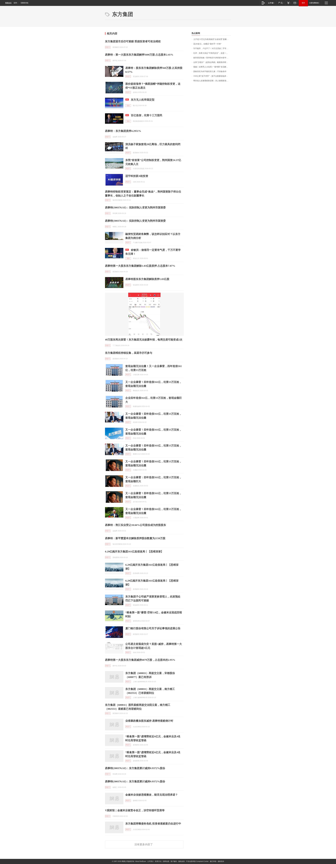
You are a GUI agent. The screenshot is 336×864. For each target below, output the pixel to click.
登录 (303, 3)
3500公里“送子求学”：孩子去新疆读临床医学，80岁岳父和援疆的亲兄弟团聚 (212, 76)
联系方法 (158, 861)
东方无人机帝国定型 (142, 99)
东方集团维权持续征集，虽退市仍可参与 (128, 352)
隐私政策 (181, 861)
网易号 (107, 47)
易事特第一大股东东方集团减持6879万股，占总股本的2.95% (140, 659)
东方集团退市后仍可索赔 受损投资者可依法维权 (133, 41)
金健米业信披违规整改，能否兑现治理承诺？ (151, 794)
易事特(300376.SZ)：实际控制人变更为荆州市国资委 (135, 207)
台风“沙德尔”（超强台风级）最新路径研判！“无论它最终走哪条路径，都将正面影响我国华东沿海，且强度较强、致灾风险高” (212, 62)
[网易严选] (280, 3)
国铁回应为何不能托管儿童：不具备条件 (209, 71)
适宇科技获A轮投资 (136, 176)
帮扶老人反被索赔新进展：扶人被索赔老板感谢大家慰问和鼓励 (212, 81)
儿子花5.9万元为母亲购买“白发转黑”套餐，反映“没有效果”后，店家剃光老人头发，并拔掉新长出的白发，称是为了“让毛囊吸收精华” (212, 39)
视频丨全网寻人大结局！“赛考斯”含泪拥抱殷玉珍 (212, 67)
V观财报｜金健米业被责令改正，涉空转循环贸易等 (135, 810)
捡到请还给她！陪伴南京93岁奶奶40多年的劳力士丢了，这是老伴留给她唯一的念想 (212, 58)
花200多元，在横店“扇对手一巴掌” (207, 44)
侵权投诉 (221, 861)
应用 (15, 3)
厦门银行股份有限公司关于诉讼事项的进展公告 (152, 628)
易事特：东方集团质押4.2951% (123, 130)
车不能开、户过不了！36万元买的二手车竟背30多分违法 (212, 49)
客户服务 (174, 861)
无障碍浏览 (24, 3)
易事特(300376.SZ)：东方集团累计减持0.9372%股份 (135, 768)
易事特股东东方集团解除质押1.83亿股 (147, 279)
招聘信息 (166, 861)
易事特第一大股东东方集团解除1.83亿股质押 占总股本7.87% (140, 265)
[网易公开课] (271, 3)
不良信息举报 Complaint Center (197, 861)
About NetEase (140, 861)
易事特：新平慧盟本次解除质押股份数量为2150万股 (135, 538)
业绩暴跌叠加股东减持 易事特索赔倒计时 (149, 720)
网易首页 (8, 3)
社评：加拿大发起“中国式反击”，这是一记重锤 (212, 53)
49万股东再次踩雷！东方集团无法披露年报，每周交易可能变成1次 (143, 339)
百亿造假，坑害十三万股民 (146, 115)
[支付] (288, 3)
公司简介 (150, 861)
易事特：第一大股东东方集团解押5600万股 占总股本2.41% (139, 54)
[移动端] (263, 3)
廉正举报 (213, 861)
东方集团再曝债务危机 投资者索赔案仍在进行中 (153, 823)
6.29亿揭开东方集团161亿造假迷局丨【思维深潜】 (134, 551)
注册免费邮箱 (314, 3)
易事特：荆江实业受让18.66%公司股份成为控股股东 (135, 525)
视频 (128, 105)
